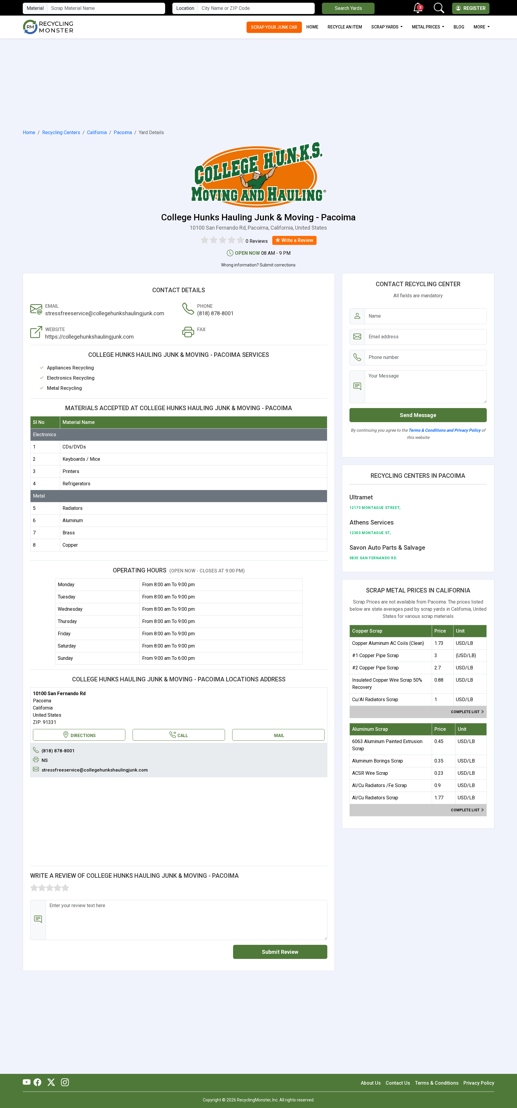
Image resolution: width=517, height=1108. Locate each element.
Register (474, 8)
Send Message (418, 415)
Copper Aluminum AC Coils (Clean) (388, 643)
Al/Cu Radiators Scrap (375, 798)
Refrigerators (76, 483)
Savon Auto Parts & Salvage (387, 547)
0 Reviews (257, 241)
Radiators (73, 508)
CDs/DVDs (74, 447)
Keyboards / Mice (81, 459)
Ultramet (361, 497)
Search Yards (348, 8)
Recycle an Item (345, 27)
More (480, 27)
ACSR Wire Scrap (370, 773)
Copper (70, 545)
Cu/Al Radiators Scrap (375, 699)
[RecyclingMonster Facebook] (39, 1082)
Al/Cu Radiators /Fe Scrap (379, 785)
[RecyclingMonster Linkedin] (63, 1082)
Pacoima (123, 132)
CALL (182, 735)
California (97, 132)
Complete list (465, 712)
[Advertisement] (258, 83)
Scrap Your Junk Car (274, 27)
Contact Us (398, 1083)
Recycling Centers (61, 132)
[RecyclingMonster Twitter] (51, 1082)
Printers (71, 471)
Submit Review (280, 952)
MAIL (279, 735)
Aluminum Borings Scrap (377, 761)
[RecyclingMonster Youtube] (28, 1082)
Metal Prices (426, 27)
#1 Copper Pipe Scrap (375, 655)
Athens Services (371, 522)
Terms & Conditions (437, 1083)
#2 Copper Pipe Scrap (375, 668)
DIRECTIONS (83, 735)
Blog (459, 27)
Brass (69, 533)
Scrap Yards (385, 27)
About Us (371, 1083)
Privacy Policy (478, 1083)
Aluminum (73, 520)
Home (312, 27)
